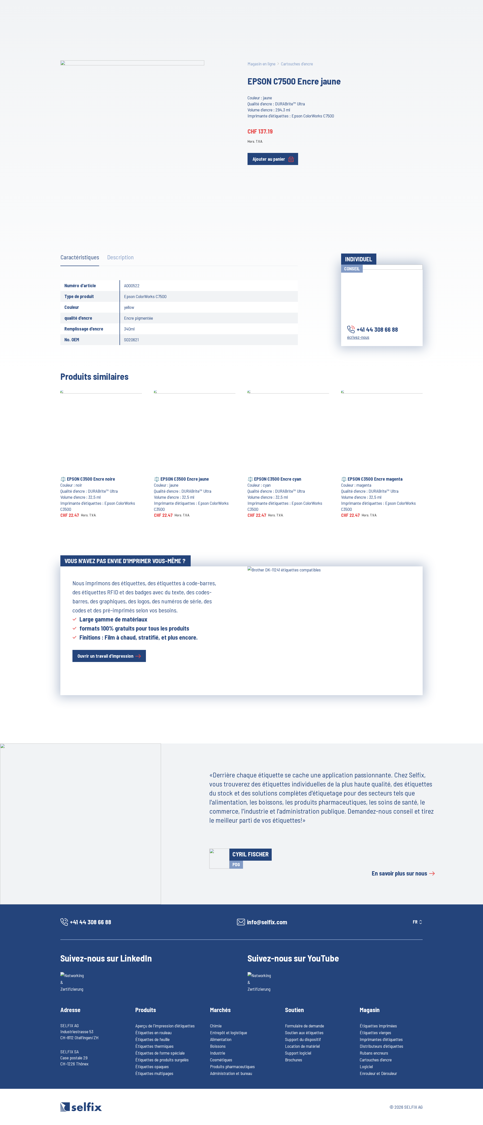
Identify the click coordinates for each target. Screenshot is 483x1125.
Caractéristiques (79, 257)
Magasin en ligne (261, 63)
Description (120, 257)
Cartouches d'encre (297, 63)
